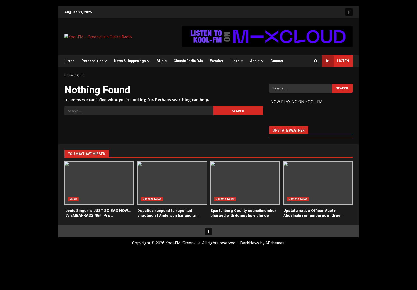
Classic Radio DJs (188, 61)
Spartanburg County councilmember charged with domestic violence (245, 183)
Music (162, 61)
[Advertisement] (267, 36)
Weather (216, 61)
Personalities (92, 61)
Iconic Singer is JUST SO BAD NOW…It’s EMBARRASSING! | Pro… (99, 183)
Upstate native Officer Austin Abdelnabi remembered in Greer (318, 183)
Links (235, 61)
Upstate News (151, 199)
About (255, 61)
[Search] (315, 61)
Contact (277, 61)
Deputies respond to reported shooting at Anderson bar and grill (172, 183)
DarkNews (249, 242)
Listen (69, 61)
